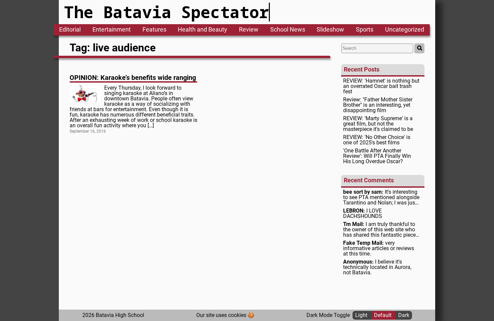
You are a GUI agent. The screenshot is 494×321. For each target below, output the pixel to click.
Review (248, 30)
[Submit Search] (419, 48)
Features (154, 30)
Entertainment (111, 30)
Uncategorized (404, 30)
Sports (364, 30)
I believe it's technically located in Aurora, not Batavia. (377, 267)
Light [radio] (362, 315)
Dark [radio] (403, 315)
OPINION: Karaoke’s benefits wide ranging (133, 77)
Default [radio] (383, 315)
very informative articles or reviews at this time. (378, 248)
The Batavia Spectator (166, 12)
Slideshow (330, 30)
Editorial (70, 30)
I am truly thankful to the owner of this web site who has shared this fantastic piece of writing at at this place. (379, 230)
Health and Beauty (202, 30)
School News (287, 30)
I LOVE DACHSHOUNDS (362, 213)
